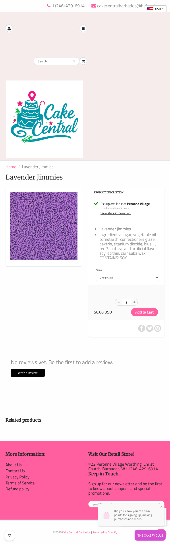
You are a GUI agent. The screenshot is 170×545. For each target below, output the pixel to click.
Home (11, 166)
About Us (14, 464)
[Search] (73, 61)
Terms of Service (20, 483)
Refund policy (17, 489)
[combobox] (155, 8)
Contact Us (15, 470)
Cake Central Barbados (76, 532)
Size (99, 270)
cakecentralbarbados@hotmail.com (130, 6)
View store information (115, 213)
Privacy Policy (17, 477)
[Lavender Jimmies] (43, 226)
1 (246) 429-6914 (68, 6)
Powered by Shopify (105, 532)
